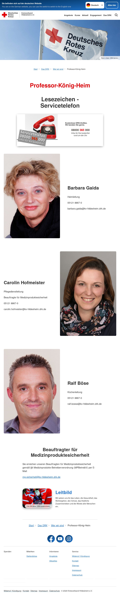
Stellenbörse (31, 556)
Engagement (95, 15)
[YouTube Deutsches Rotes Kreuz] (60, 538)
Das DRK (107, 15)
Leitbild (63, 492)
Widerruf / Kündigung (81, 556)
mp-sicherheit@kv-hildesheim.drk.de (41, 477)
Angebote (68, 15)
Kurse (77, 15)
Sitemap (75, 565)
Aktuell (85, 15)
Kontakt (75, 561)
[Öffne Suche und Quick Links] (116, 15)
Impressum (76, 570)
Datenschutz (77, 575)
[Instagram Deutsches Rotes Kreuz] (69, 538)
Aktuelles (53, 561)
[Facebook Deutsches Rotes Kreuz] (51, 538)
